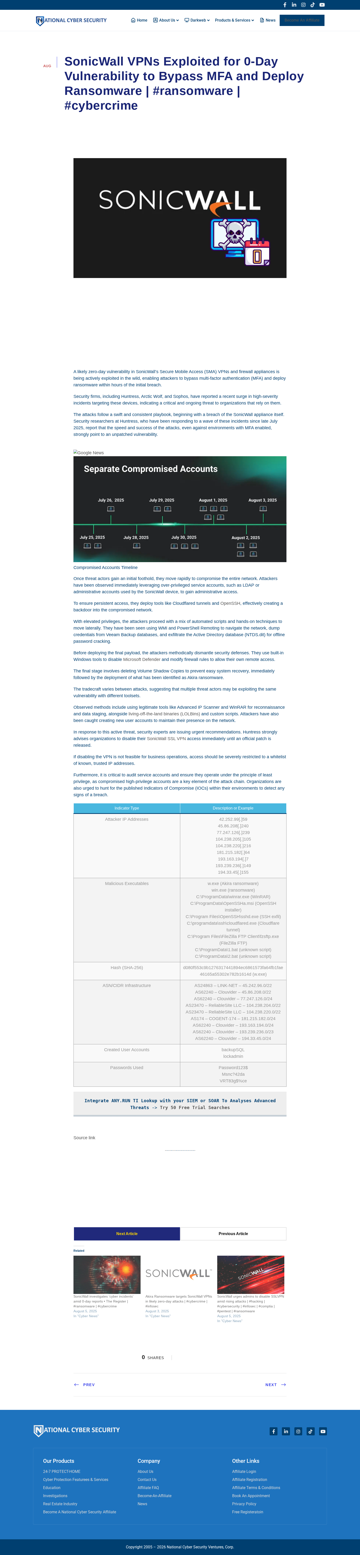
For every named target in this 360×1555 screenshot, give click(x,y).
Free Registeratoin (247, 1512)
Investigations (55, 1495)
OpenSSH (230, 603)
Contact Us (147, 1479)
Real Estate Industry (60, 1504)
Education (51, 1487)
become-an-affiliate (154, 1495)
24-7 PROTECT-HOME (61, 1471)
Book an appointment (251, 1495)
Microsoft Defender (141, 659)
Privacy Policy (244, 1504)
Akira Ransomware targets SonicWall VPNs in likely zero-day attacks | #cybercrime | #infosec (178, 1301)
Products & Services (232, 20)
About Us (145, 1471)
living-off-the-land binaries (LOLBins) (164, 713)
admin (77, 119)
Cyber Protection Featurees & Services (75, 1479)
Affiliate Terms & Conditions (256, 1487)
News (142, 1504)
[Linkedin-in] (294, 4)
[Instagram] (303, 4)
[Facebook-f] (284, 4)
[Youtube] (322, 4)
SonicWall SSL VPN (166, 738)
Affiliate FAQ (148, 1487)
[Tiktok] (312, 4)
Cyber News (105, 119)
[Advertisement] (180, 322)
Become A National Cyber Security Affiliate (79, 1512)
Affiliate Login (244, 1471)
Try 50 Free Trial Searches (195, 1107)
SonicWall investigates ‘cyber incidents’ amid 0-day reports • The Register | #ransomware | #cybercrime (103, 1301)
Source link (84, 1137)
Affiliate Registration (249, 1479)
